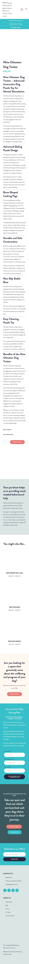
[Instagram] (9, 890)
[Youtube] (17, 890)
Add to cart (17, 442)
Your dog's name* (8, 759)
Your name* (7, 751)
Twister (14, 203)
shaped (5, 205)
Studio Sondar (7, 954)
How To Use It (7, 429)
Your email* (7, 767)
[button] (14, 429)
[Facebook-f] (5, 890)
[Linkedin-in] (13, 890)
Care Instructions (8, 434)
